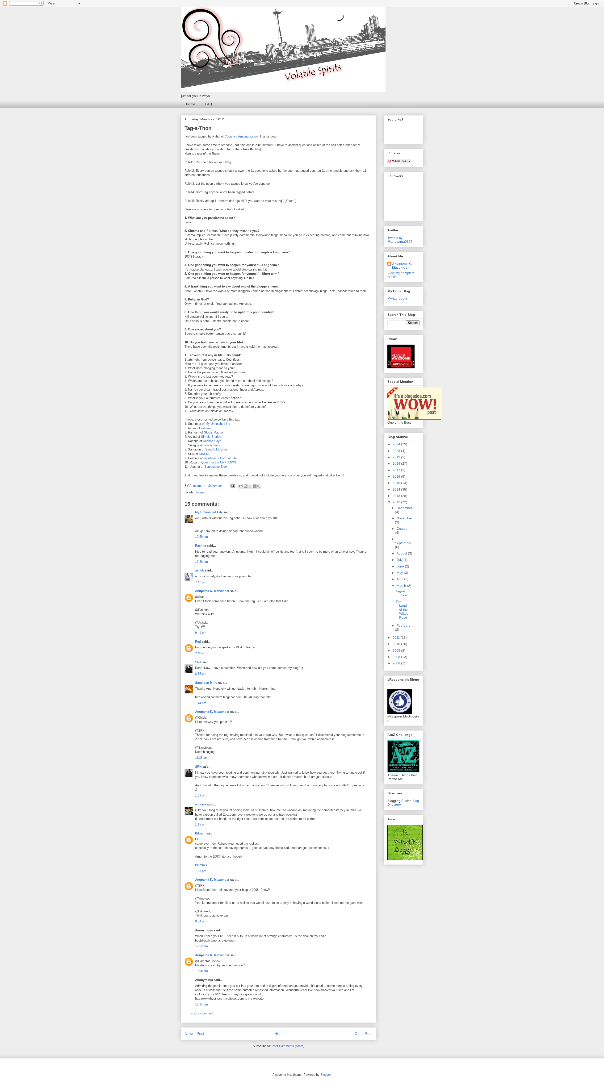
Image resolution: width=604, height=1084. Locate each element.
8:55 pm (200, 673)
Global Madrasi (214, 432)
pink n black (212, 445)
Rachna (200, 545)
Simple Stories (211, 436)
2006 (397, 663)
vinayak (200, 804)
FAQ (208, 104)
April (400, 579)
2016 (397, 476)
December (404, 508)
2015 (397, 483)
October (403, 528)
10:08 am (201, 971)
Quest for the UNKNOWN (218, 462)
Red (198, 641)
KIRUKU (204, 454)
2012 (397, 502)
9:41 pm (200, 632)
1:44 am (200, 703)
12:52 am (201, 946)
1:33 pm (200, 795)
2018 (397, 463)
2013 (397, 496)
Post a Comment (202, 1013)
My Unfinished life (218, 423)
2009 (397, 650)
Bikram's (201, 865)
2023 (397, 451)
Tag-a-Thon (401, 593)
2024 (397, 444)
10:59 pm (201, 536)
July (400, 560)
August (402, 553)
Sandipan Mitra (206, 682)
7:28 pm (200, 871)
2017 (397, 470)
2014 (397, 489)
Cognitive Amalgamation (241, 136)
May (400, 573)
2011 (397, 637)
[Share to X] (249, 486)
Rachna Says (212, 441)
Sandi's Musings (216, 449)
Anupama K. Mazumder (212, 591)
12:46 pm (201, 561)
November (404, 518)
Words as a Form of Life (220, 458)
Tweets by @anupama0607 (399, 239)
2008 (397, 657)
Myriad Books (397, 298)
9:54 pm (200, 921)
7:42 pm (200, 582)
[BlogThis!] (245, 486)
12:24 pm (201, 1004)
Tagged (200, 492)
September (403, 543)
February (403, 625)
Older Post (363, 1034)
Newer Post (194, 1034)
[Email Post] (232, 486)
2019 (397, 457)
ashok (200, 570)
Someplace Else (215, 466)
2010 (397, 644)
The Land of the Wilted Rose (402, 609)
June (401, 566)
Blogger (325, 1074)
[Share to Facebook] (254, 486)
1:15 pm (200, 824)
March (402, 586)
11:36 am (201, 757)
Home (190, 104)
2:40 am (200, 653)
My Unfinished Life (208, 512)
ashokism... (209, 428)
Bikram (200, 833)
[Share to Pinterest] (258, 486)
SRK (198, 662)
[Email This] (241, 486)
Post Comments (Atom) (288, 1046)
